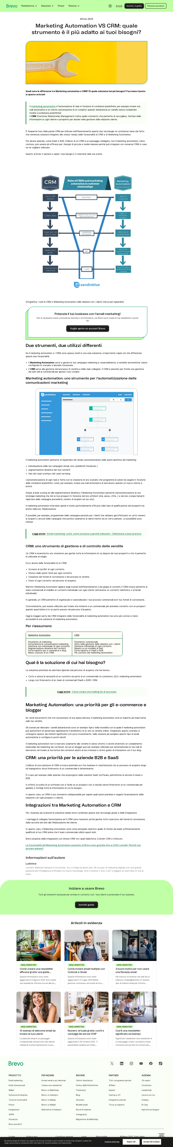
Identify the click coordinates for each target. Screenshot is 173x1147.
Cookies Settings (112, 1142)
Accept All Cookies (151, 1142)
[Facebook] (151, 1063)
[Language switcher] (110, 6)
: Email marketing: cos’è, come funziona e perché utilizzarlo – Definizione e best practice (93, 534)
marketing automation (43, 106)
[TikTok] (160, 1063)
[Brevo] (11, 6)
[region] (86, 1142)
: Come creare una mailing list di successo (93, 692)
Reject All (131, 1142)
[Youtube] (141, 1063)
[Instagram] (131, 1063)
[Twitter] (112, 1063)
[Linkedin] (121, 1063)
